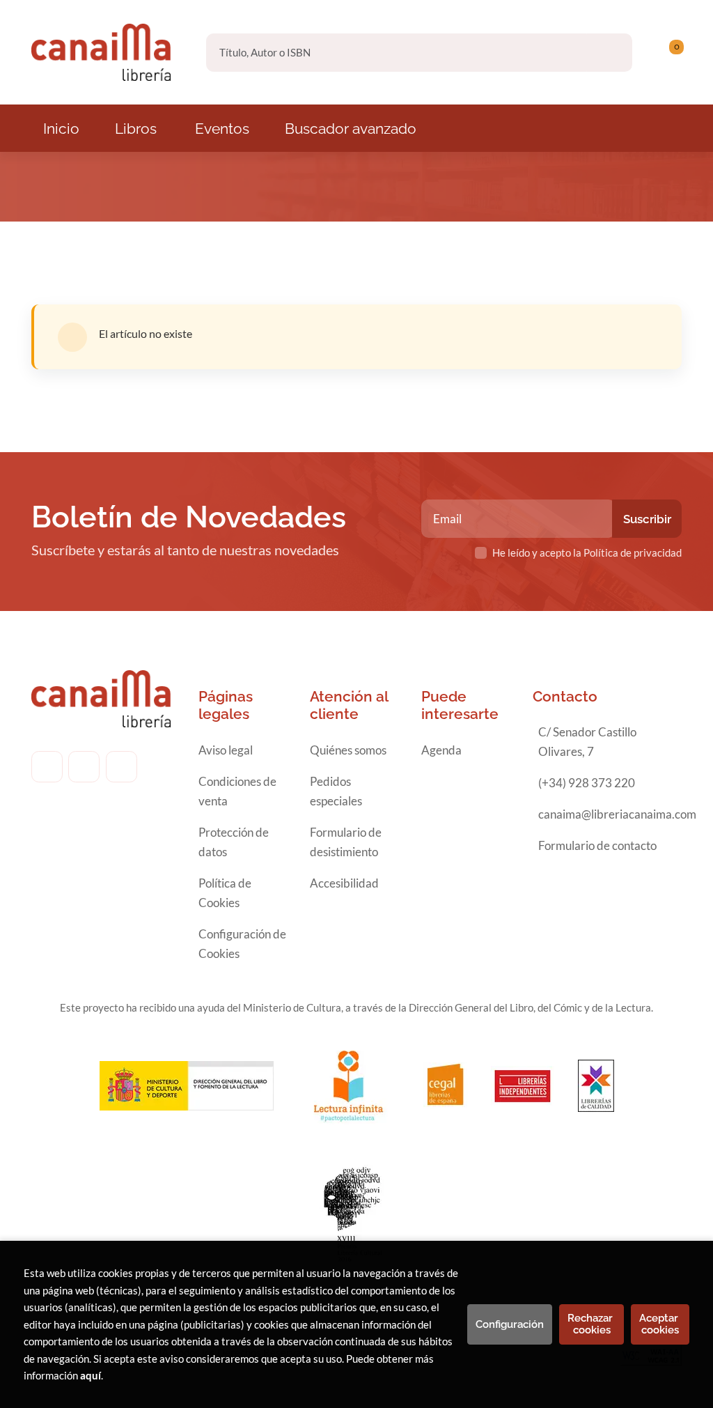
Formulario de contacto (597, 845)
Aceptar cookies (660, 1324)
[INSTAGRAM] (84, 766)
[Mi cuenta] (678, 52)
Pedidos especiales (336, 791)
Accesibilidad (344, 883)
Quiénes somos (348, 750)
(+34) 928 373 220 (586, 782)
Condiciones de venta (237, 791)
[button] (671, 52)
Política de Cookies (224, 893)
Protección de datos (233, 842)
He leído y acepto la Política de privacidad (587, 552)
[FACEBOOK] (47, 766)
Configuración (510, 1324)
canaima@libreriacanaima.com (617, 814)
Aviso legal (225, 750)
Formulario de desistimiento (346, 842)
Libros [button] (136, 128)
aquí (90, 1375)
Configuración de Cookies (242, 944)
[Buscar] (609, 52)
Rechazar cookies (591, 1324)
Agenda (441, 750)
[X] (121, 766)
